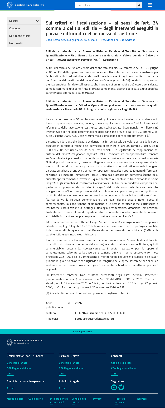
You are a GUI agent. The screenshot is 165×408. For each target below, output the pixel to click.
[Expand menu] (37, 21)
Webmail (142, 399)
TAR (9, 373)
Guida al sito (35, 399)
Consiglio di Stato (17, 363)
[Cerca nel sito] (139, 5)
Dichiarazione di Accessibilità (59, 400)
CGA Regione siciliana (19, 368)
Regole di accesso (120, 400)
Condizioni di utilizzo (79, 400)
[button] (150, 5)
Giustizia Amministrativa (29, 5)
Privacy (97, 399)
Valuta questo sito (82, 331)
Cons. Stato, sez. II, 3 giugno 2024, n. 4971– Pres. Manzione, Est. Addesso (90, 40)
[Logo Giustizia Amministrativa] (10, 4)
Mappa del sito (15, 399)
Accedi (10, 388)
